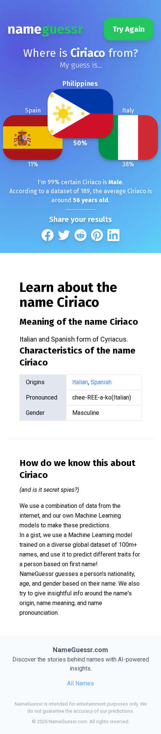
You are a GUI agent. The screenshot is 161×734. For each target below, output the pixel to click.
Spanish (101, 382)
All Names (80, 683)
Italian (80, 382)
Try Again (129, 29)
